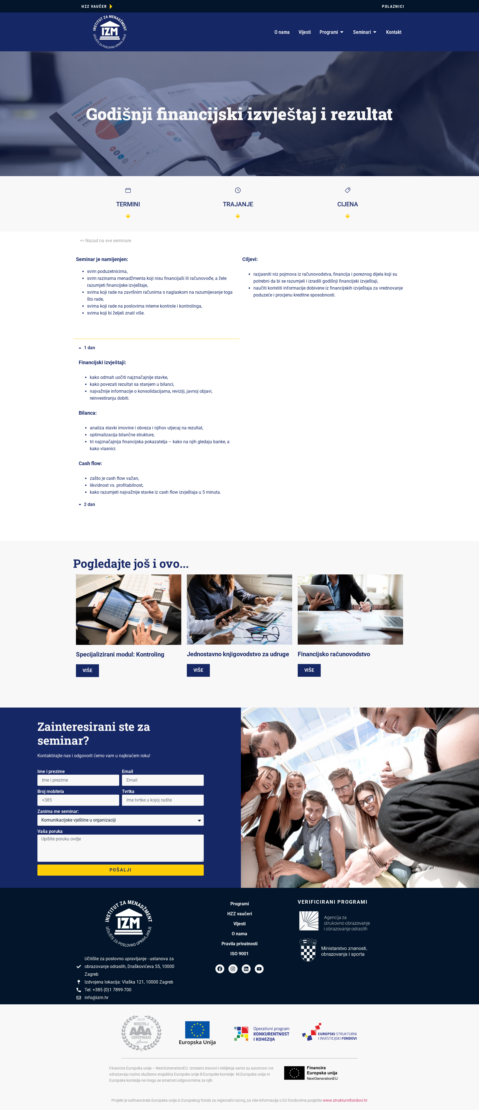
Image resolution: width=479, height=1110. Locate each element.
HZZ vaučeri (239, 913)
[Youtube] (259, 968)
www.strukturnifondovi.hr (345, 1100)
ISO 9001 (239, 953)
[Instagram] (232, 968)
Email (127, 771)
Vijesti (239, 923)
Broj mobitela (50, 791)
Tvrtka (128, 791)
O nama (239, 933)
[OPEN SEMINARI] (374, 32)
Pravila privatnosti (239, 943)
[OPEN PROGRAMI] (341, 32)
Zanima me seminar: (58, 811)
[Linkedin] (246, 968)
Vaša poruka (50, 831)
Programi (239, 903)
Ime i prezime (51, 771)
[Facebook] (219, 968)
